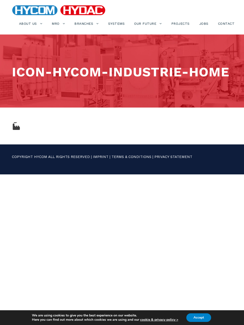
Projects (180, 23)
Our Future (145, 23)
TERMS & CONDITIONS (131, 157)
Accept (198, 317)
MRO (56, 23)
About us (28, 23)
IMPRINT (100, 157)
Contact (226, 23)
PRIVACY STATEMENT (173, 157)
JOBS (203, 23)
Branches (83, 23)
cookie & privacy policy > (159, 319)
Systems (116, 23)
